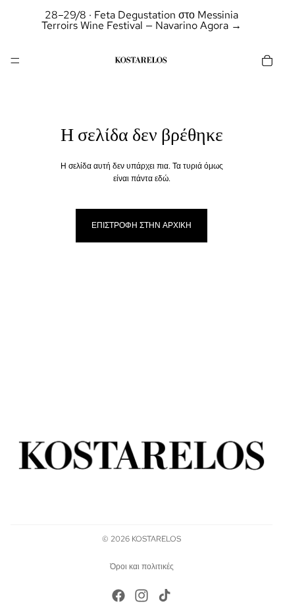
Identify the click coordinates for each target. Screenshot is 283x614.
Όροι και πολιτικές (142, 566)
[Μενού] (15, 60)
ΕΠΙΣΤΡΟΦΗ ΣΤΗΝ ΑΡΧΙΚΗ (141, 225)
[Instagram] (141, 595)
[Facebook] (118, 595)
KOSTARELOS (156, 539)
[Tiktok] (164, 595)
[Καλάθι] (267, 60)
